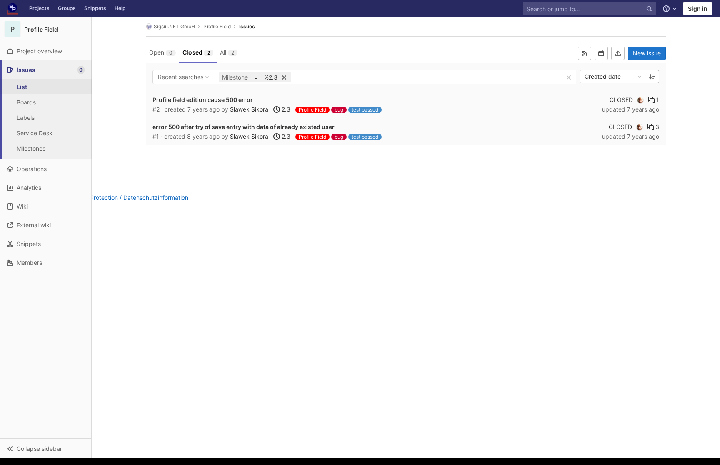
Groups (67, 8)
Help (120, 8)
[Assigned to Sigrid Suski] (640, 100)
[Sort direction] (652, 76)
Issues (247, 26)
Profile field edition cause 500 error (202, 99)
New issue (647, 53)
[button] (45, 448)
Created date (603, 76)
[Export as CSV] (618, 53)
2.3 (285, 109)
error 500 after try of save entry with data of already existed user (243, 126)
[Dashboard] (12, 8)
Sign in (698, 8)
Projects (39, 8)
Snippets (95, 8)
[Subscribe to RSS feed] (584, 53)
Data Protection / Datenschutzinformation (131, 197)
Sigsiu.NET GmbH (174, 26)
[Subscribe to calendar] (601, 53)
